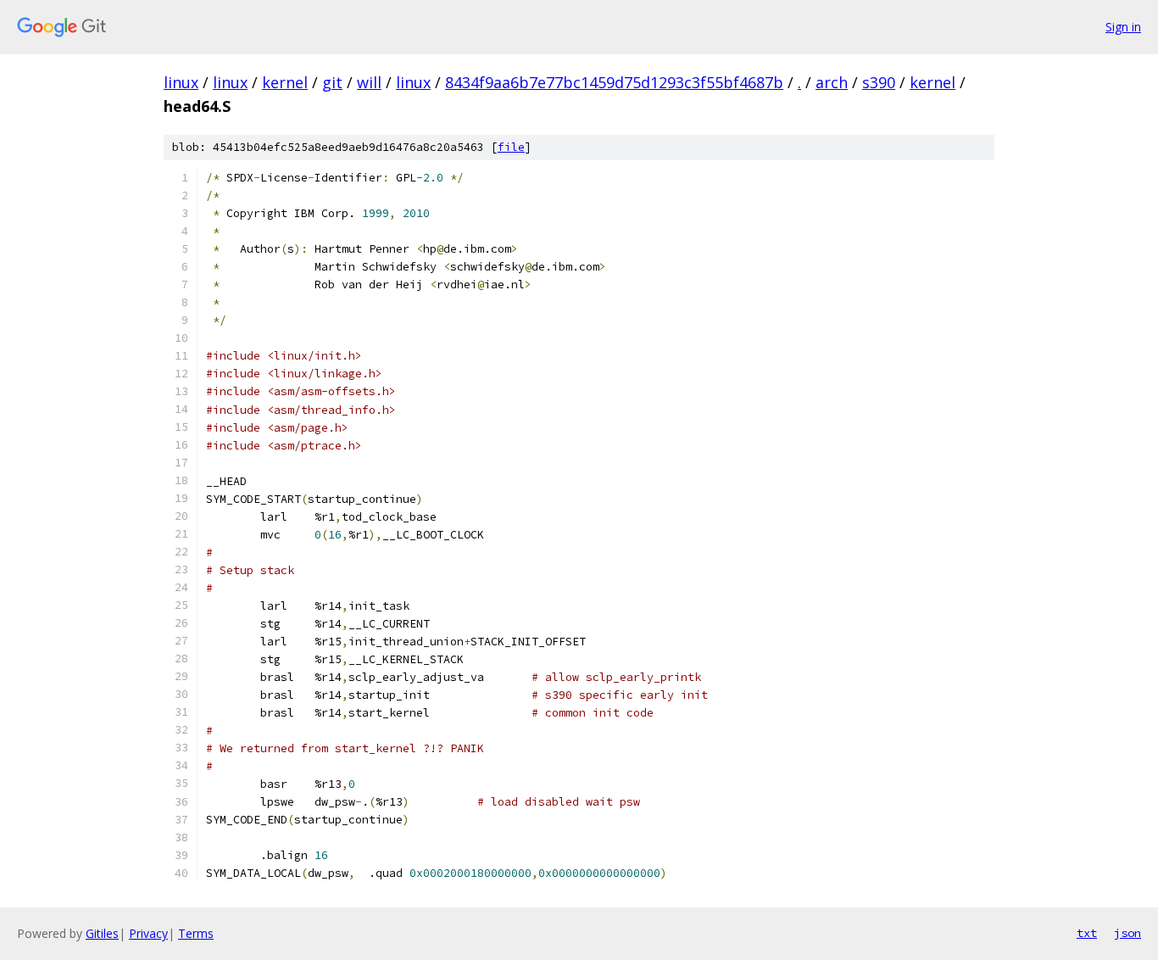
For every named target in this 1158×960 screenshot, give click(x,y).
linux (181, 82)
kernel (285, 82)
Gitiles (102, 933)
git (332, 82)
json (1127, 932)
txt (1087, 932)
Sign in (1123, 27)
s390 (878, 82)
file (511, 147)
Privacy (148, 933)
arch (832, 82)
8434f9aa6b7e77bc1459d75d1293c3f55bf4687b (614, 82)
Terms (196, 933)
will (369, 82)
